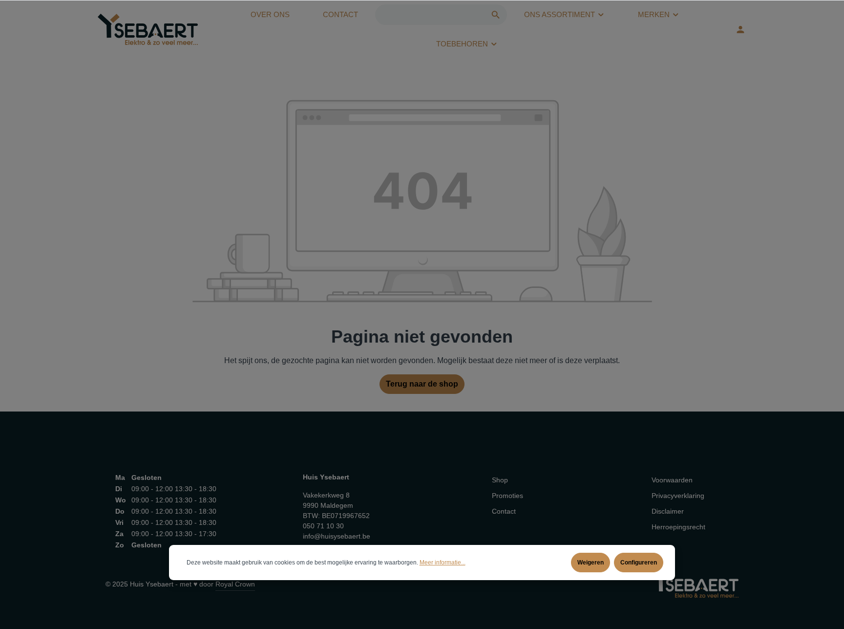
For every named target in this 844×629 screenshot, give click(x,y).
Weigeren (590, 562)
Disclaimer (668, 511)
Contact (504, 511)
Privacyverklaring (678, 495)
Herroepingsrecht (678, 527)
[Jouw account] (740, 29)
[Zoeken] (496, 14)
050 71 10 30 (323, 526)
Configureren (638, 562)
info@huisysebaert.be (336, 536)
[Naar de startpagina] (148, 29)
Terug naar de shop (422, 384)
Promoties (507, 495)
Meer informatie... (442, 562)
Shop (500, 480)
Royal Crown (235, 584)
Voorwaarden (672, 480)
